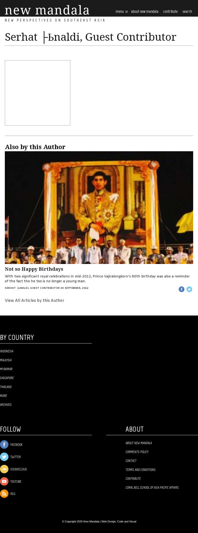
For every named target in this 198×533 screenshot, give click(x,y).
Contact (131, 461)
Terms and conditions (141, 470)
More (3, 396)
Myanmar (6, 369)
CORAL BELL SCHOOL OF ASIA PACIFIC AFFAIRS (152, 488)
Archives (6, 405)
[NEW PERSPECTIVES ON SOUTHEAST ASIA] (47, 10)
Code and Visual (126, 521)
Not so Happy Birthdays (34, 269)
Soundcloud (18, 469)
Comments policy (137, 452)
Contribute (133, 479)
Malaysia (6, 360)
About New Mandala (144, 11)
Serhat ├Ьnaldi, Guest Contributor (32, 288)
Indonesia (6, 351)
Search (187, 11)
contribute (170, 11)
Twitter (15, 457)
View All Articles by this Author (34, 300)
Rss (12, 494)
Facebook (16, 445)
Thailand (6, 387)
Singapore (7, 378)
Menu (120, 11)
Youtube (15, 482)
